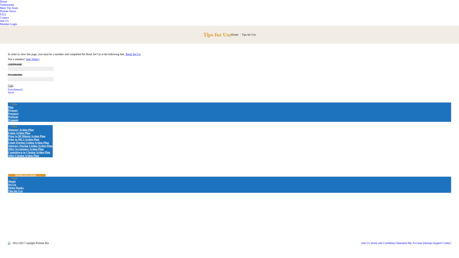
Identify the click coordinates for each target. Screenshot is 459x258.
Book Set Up (133, 54)
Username (15, 64)
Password (15, 74)
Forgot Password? (15, 89)
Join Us (11, 92)
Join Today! (32, 59)
